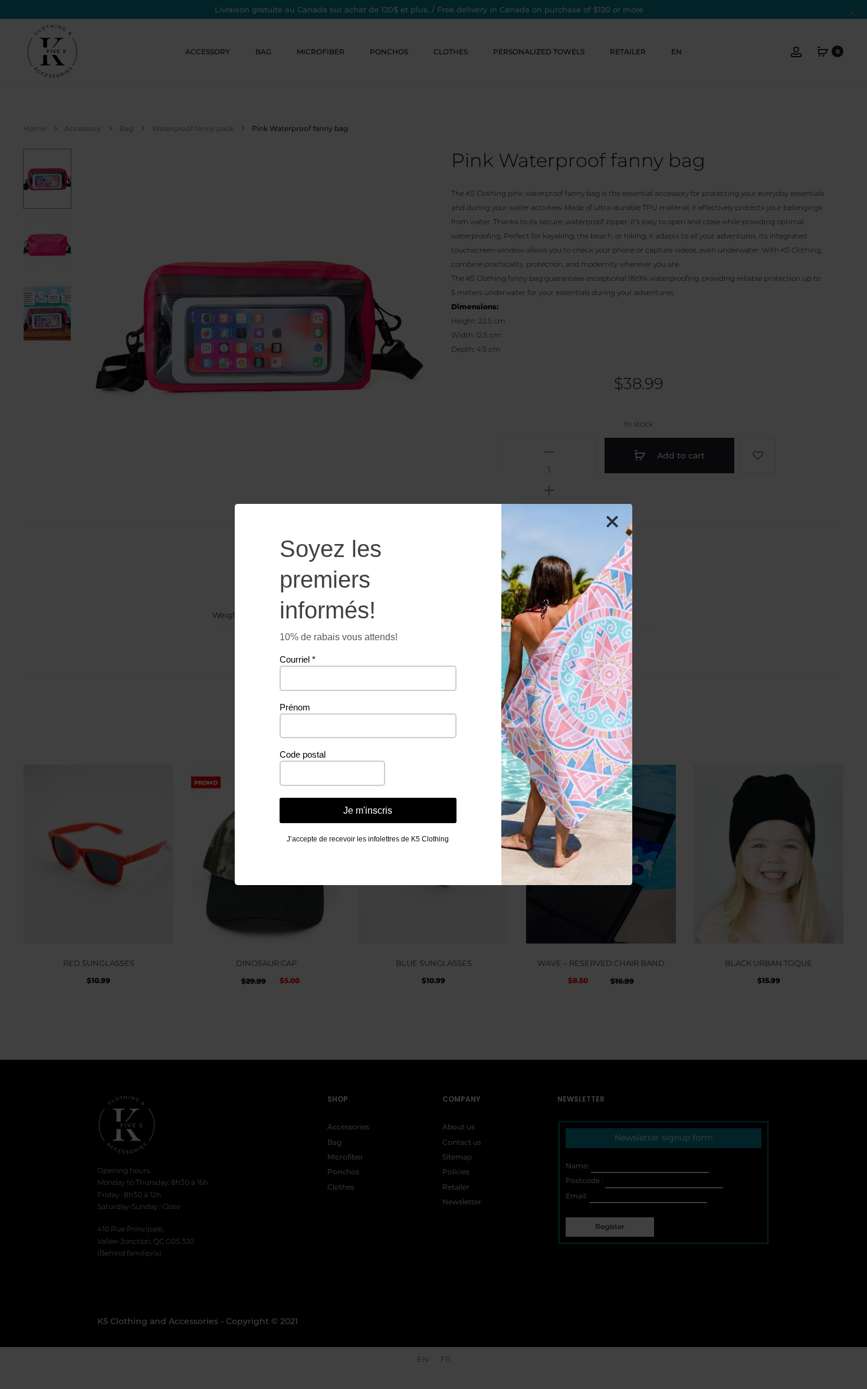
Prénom (295, 707)
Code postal (303, 754)
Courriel (298, 659)
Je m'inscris (367, 810)
